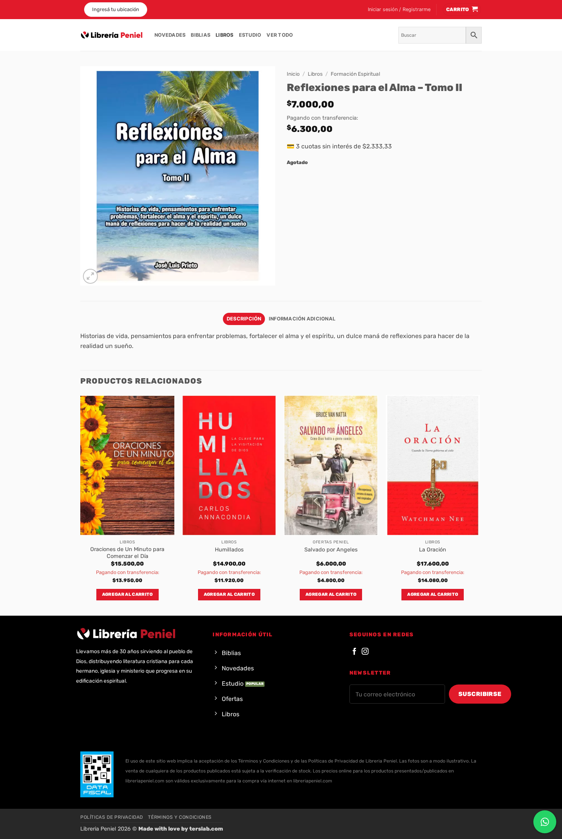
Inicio (293, 74)
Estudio (250, 35)
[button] (399, 9)
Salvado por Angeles (330, 549)
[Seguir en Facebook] (354, 652)
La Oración (432, 549)
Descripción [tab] (244, 319)
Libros (225, 35)
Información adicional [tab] (302, 319)
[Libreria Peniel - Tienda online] (111, 35)
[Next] (479, 504)
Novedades (169, 35)
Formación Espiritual (355, 74)
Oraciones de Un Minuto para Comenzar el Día (127, 553)
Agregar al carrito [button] (127, 594)
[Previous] (80, 504)
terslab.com (206, 829)
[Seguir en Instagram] (365, 652)
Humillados (229, 549)
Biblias (200, 35)
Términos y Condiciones (179, 817)
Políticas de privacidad (111, 817)
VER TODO (279, 35)
